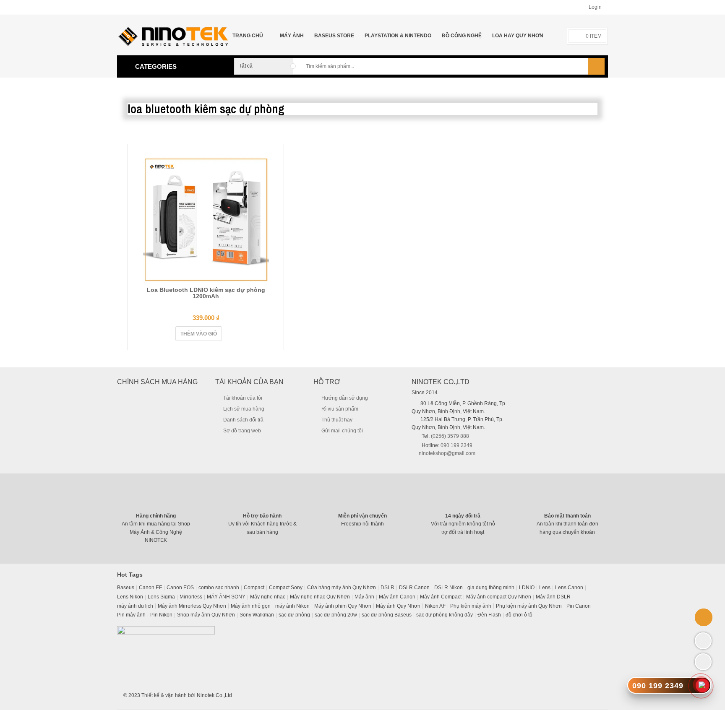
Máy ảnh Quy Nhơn (398, 606)
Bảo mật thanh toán (567, 516)
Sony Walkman (257, 615)
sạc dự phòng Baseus (387, 615)
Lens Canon (569, 587)
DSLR (387, 587)
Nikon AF (435, 606)
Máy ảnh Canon (397, 597)
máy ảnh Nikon (292, 606)
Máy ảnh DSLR (553, 597)
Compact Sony (286, 587)
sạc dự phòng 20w (336, 615)
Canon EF (150, 587)
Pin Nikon (161, 615)
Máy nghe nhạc (267, 597)
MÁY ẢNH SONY (226, 597)
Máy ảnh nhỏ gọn (251, 606)
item (594, 36)
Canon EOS (180, 587)
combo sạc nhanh (218, 587)
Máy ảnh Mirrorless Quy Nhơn (192, 606)
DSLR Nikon (448, 587)
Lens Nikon (130, 597)
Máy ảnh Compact (441, 597)
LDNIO (527, 587)
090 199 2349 (456, 445)
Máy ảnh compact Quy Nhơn (498, 597)
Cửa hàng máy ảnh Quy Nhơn (341, 587)
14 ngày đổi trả (462, 516)
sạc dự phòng (294, 615)
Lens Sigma (161, 597)
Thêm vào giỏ (198, 334)
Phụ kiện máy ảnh (470, 606)
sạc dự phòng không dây (444, 615)
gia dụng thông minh (490, 587)
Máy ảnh (364, 597)
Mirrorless (191, 597)
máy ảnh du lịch (135, 606)
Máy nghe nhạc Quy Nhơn (320, 597)
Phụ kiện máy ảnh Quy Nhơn (529, 606)
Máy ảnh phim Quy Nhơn (342, 606)
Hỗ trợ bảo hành (262, 516)
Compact (254, 587)
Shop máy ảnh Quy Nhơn (206, 615)
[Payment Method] (532, 694)
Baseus (125, 587)
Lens (544, 587)
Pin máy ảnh (131, 615)
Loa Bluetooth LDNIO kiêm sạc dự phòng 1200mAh (206, 292)
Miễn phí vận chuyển (362, 516)
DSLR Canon (414, 587)
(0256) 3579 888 (450, 436)
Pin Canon (578, 606)
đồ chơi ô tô (519, 615)
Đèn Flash (489, 615)
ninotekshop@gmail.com (447, 453)
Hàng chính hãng (156, 516)
